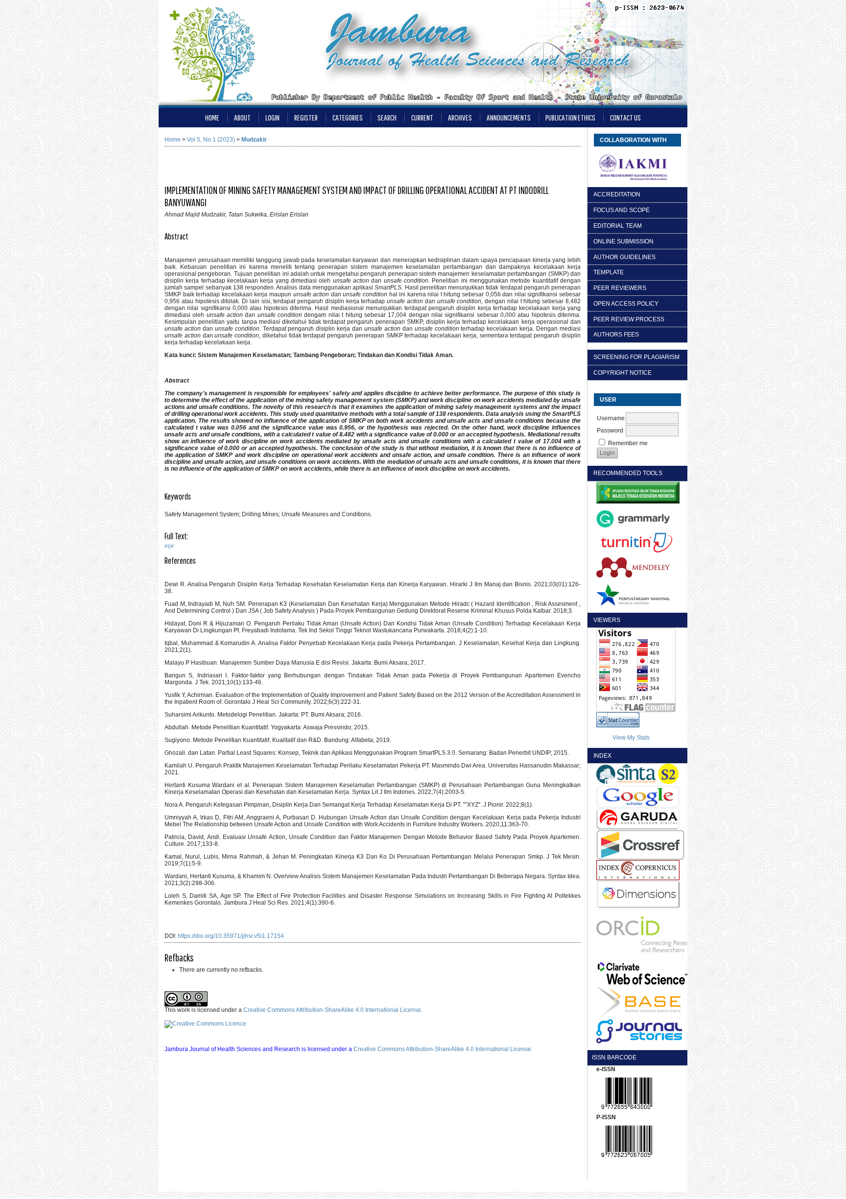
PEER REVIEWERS (619, 288)
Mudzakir (254, 139)
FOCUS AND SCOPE (621, 210)
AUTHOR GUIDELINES (624, 257)
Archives (460, 117)
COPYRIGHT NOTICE (622, 372)
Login (272, 117)
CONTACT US (625, 117)
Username (611, 418)
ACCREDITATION (616, 194)
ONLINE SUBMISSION (623, 241)
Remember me (628, 443)
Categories (347, 117)
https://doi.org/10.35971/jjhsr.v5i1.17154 (231, 936)
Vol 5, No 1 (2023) (211, 139)
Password (610, 430)
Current (422, 117)
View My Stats (631, 737)
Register (306, 117)
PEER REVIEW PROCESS (628, 319)
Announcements (509, 117)
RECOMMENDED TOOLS (627, 473)
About (242, 117)
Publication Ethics (570, 117)
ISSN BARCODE (610, 1057)
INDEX (602, 755)
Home (212, 117)
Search (387, 117)
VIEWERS (606, 620)
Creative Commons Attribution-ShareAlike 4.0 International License (332, 1010)
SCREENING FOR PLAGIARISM (636, 357)
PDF (169, 546)
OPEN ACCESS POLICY (625, 303)
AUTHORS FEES (616, 334)
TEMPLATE (608, 272)
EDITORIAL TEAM (617, 225)
